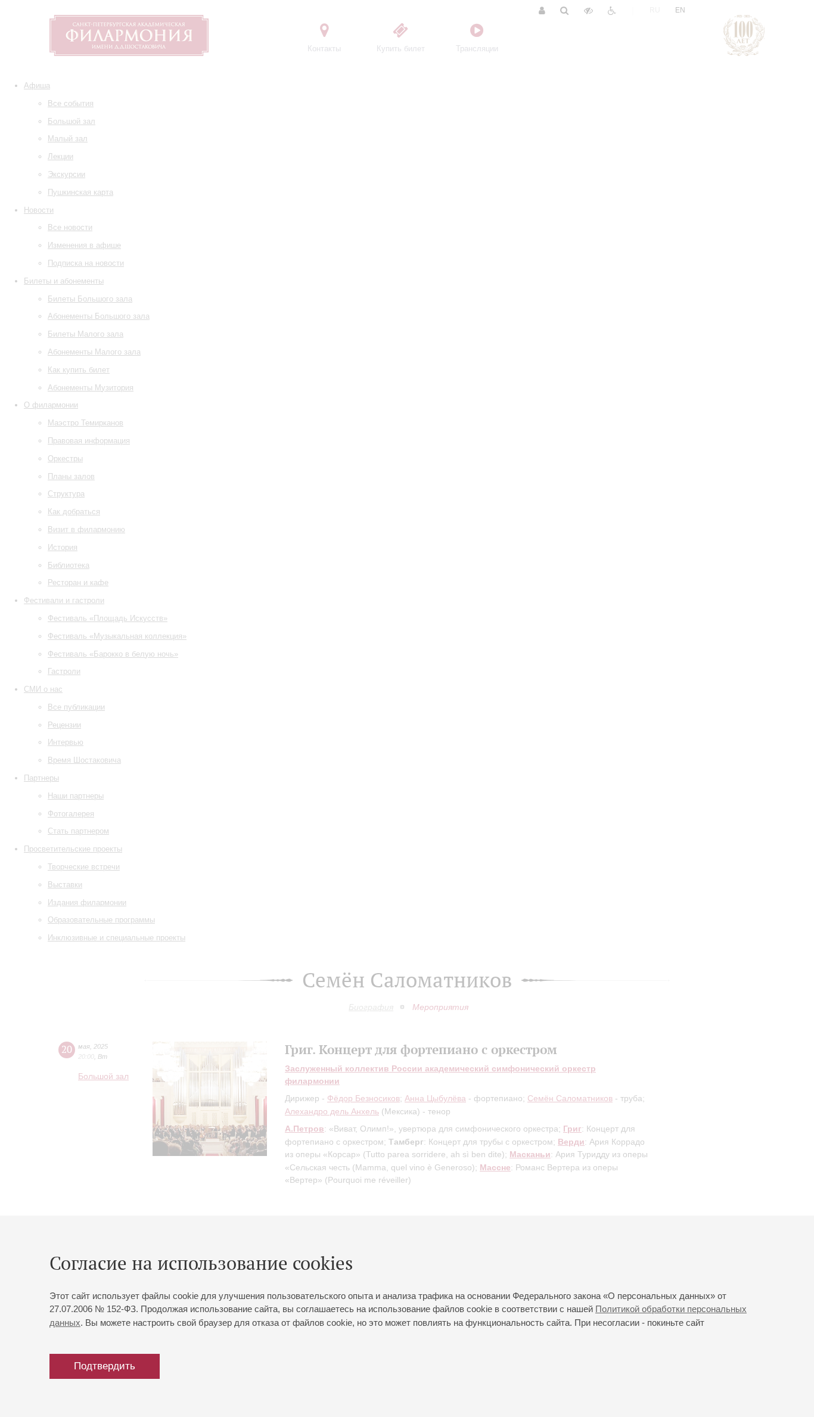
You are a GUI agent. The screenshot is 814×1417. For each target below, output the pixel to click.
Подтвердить (104, 1366)
